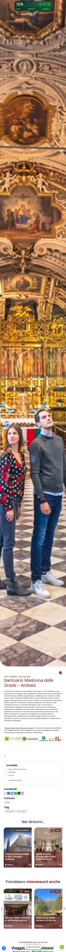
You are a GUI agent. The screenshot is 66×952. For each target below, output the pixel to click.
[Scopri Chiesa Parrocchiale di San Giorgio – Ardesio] (29, 865)
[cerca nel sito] (40, 4)
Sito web (11, 775)
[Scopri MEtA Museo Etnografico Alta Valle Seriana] (60, 865)
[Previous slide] (2, 908)
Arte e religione (24, 677)
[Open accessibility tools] (4, 948)
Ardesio (7, 802)
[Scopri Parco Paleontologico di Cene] (29, 926)
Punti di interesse (10, 677)
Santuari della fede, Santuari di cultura (19, 728)
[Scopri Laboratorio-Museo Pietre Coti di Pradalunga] (60, 926)
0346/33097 (12, 772)
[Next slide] (64, 908)
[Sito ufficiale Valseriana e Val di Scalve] (19, 4)
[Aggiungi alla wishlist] (60, 672)
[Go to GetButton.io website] (62, 950)
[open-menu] (48, 4)
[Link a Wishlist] (44, 4)
